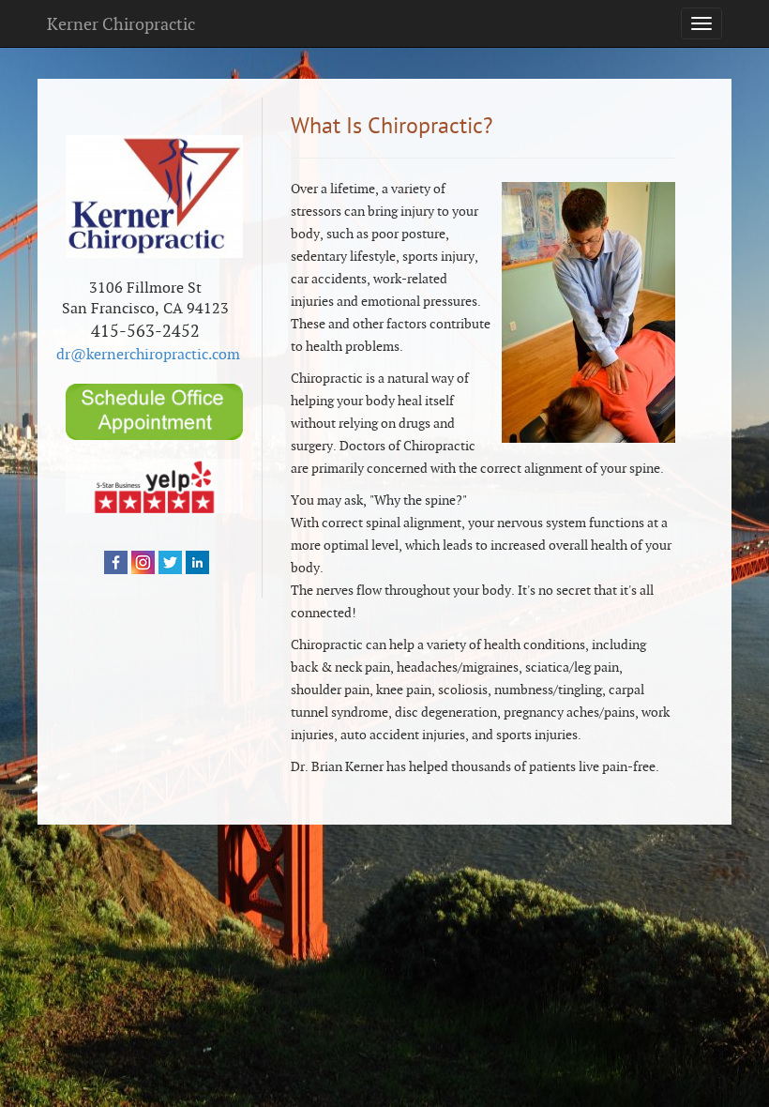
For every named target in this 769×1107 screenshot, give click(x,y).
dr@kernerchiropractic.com (148, 353)
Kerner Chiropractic (121, 23)
